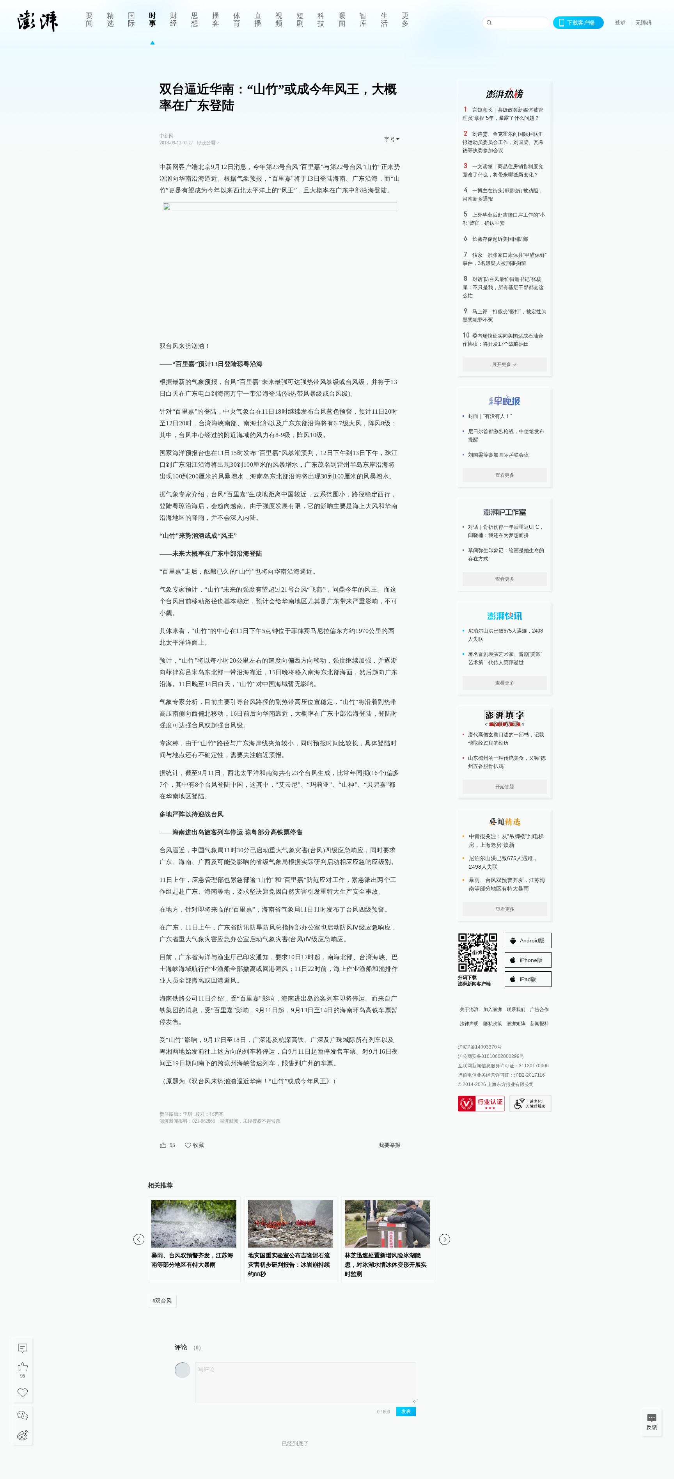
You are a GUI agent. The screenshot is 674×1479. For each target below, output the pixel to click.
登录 (620, 22)
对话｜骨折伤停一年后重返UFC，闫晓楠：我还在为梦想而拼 (506, 531)
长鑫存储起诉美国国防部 (500, 239)
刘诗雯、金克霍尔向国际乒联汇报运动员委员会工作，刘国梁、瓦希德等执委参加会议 (503, 142)
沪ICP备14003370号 (480, 1047)
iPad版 (528, 979)
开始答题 (504, 786)
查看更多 (504, 475)
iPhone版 (531, 960)
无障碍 (643, 23)
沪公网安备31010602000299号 (491, 1056)
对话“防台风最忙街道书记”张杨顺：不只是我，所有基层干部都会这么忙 (503, 287)
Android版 (532, 940)
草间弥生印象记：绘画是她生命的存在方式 (506, 555)
